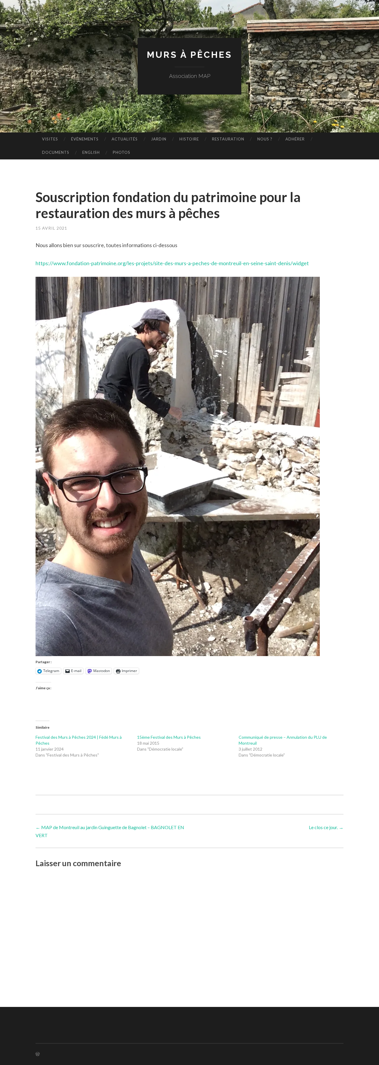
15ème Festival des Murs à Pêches (169, 737)
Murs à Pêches (189, 54)
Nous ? (264, 139)
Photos (121, 152)
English (91, 152)
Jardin (158, 139)
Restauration (228, 139)
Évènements (85, 139)
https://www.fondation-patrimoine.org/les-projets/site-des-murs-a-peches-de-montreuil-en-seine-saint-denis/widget (172, 263)
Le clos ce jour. (326, 827)
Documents (55, 152)
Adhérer (295, 139)
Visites (50, 139)
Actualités (125, 139)
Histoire (189, 139)
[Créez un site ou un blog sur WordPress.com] (38, 1054)
